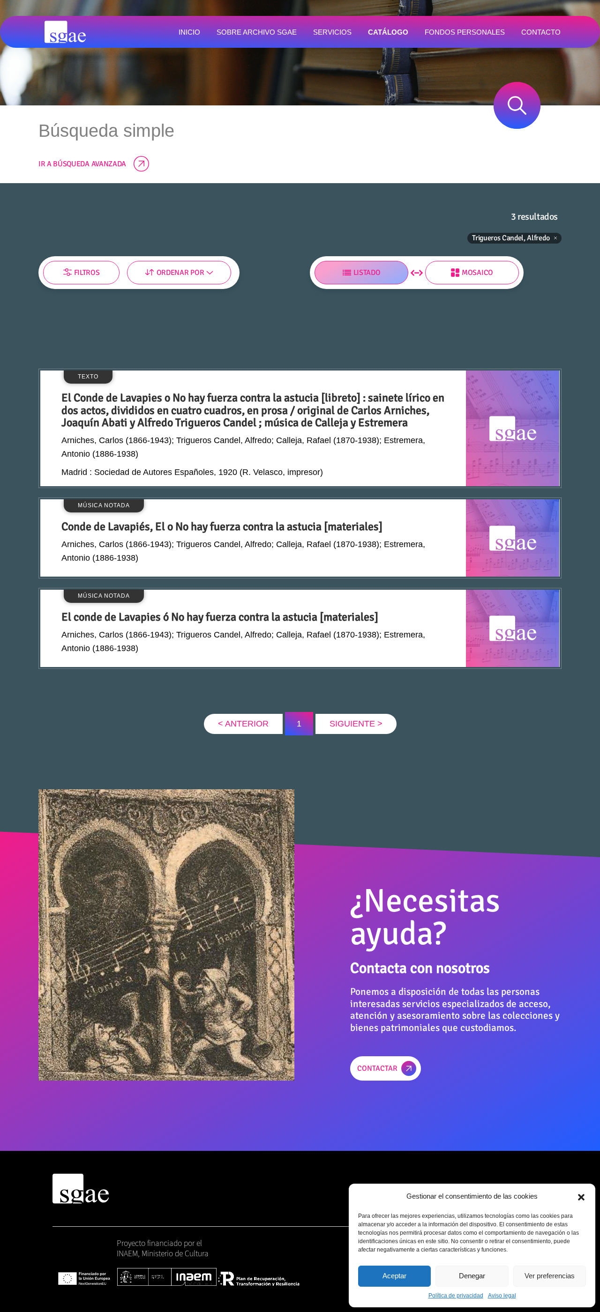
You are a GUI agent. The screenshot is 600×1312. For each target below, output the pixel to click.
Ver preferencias (550, 1276)
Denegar (472, 1276)
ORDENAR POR (180, 272)
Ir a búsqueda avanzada (82, 164)
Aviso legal (502, 1295)
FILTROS (87, 272)
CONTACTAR (377, 1068)
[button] (581, 1196)
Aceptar (394, 1276)
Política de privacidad (455, 1295)
